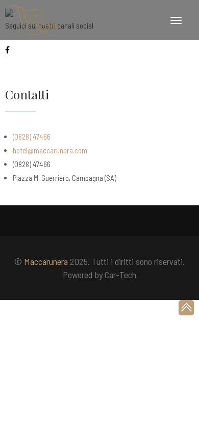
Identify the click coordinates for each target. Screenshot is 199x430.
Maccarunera (46, 261)
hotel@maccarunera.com (50, 150)
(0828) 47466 (32, 136)
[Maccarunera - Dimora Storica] (33, 20)
